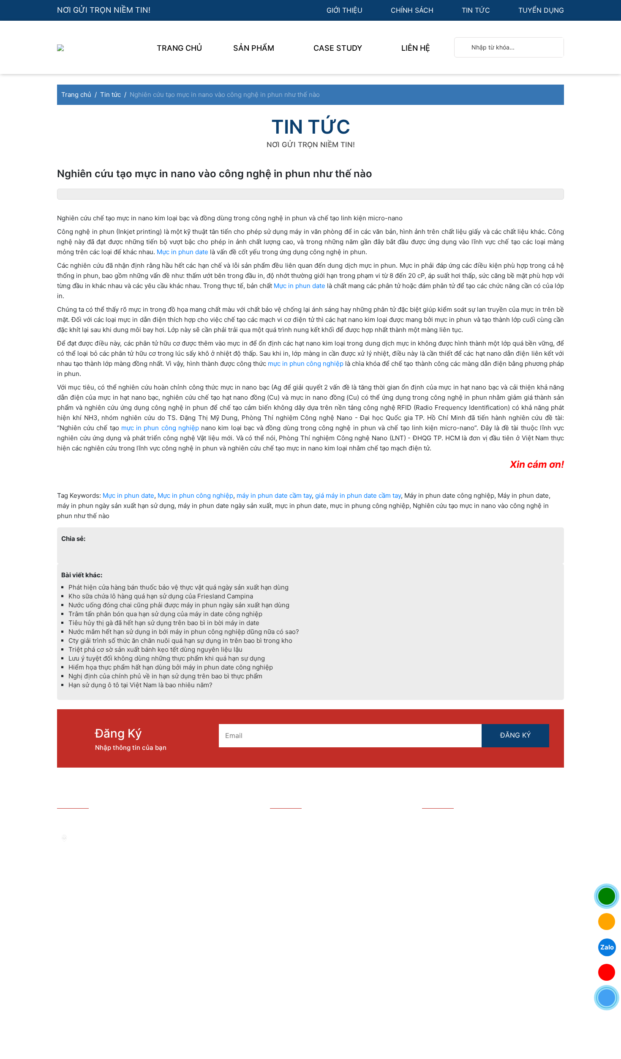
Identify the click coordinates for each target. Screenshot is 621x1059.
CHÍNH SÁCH (413, 10)
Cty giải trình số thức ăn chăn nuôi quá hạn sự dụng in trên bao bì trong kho (180, 640)
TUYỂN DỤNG (541, 10)
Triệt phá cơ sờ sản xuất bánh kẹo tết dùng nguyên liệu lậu (155, 649)
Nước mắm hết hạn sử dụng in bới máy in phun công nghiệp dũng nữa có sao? (183, 632)
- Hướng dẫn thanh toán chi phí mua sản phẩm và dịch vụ (334, 852)
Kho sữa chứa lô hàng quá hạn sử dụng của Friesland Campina (160, 596)
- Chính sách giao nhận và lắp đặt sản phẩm (330, 895)
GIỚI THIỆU (346, 10)
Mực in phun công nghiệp (195, 495)
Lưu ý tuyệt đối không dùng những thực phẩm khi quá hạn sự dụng (166, 658)
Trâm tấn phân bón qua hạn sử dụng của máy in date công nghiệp (165, 614)
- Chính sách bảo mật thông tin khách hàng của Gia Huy (330, 874)
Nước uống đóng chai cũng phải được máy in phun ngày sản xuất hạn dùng (178, 605)
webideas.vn (276, 1003)
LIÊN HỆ (415, 48)
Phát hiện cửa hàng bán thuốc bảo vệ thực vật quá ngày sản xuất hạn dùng (178, 587)
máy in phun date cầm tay (274, 495)
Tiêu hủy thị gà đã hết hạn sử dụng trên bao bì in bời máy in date (163, 623)
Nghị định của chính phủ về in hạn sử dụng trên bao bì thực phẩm (165, 676)
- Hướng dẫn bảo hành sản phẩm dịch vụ (335, 834)
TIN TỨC (477, 10)
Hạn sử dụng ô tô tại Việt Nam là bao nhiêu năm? (140, 685)
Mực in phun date (182, 252)
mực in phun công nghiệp (305, 363)
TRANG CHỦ (179, 48)
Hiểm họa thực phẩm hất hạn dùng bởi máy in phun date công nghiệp (170, 667)
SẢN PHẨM (254, 48)
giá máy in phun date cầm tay (358, 495)
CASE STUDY (338, 48)
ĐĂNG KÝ (515, 735)
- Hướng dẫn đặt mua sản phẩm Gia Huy (335, 821)
